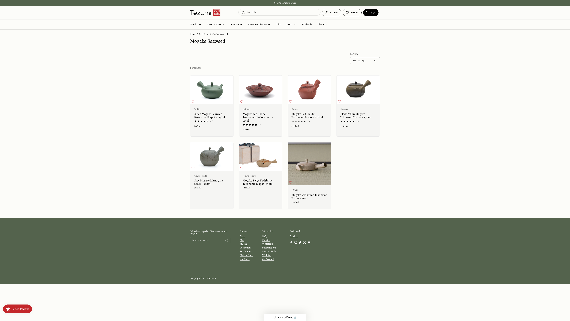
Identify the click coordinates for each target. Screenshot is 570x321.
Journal (244, 244)
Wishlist (266, 255)
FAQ (264, 236)
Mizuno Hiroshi (200, 176)
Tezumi (212, 278)
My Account (268, 259)
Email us (294, 236)
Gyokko (197, 109)
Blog (242, 236)
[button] (371, 12)
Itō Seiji (295, 190)
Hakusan (246, 109)
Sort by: (354, 54)
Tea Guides (245, 251)
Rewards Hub (269, 251)
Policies (266, 240)
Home (192, 34)
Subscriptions (269, 247)
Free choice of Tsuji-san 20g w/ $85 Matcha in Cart (285, 3)
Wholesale (267, 244)
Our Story (245, 259)
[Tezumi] (205, 12)
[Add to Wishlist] (193, 101)
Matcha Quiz (246, 255)
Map (242, 240)
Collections (204, 34)
